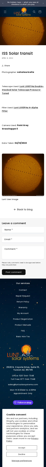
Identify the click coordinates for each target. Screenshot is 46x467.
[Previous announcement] (3, 3)
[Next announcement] (43, 3)
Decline (21, 454)
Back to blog (24, 209)
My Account (23, 313)
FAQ (23, 330)
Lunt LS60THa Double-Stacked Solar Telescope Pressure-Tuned (23, 90)
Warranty (23, 307)
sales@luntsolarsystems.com (23, 384)
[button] (5, 12)
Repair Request (23, 296)
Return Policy (23, 301)
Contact (23, 290)
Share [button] (7, 65)
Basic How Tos (23, 336)
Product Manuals (23, 325)
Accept (21, 447)
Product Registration (23, 319)
